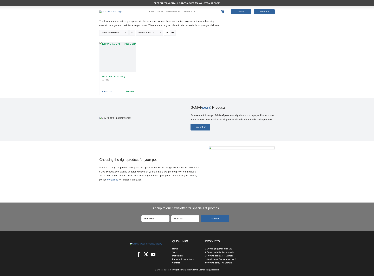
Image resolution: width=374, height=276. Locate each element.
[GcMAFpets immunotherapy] (146, 243)
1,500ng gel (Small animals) (218, 249)
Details (131, 91)
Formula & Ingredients (183, 259)
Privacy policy (186, 270)
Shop (174, 252)
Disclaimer (214, 270)
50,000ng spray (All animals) (219, 263)
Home (175, 249)
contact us (112, 179)
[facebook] (138, 254)
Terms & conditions (201, 270)
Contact (176, 263)
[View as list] (172, 32)
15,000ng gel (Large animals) (219, 256)
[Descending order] (132, 33)
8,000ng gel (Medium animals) (219, 252)
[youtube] (153, 254)
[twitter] (146, 254)
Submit (215, 218)
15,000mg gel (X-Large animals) (220, 259)
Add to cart (108, 91)
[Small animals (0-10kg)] (117, 57)
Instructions (177, 256)
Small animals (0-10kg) (113, 76)
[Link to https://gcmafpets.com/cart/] (224, 11)
